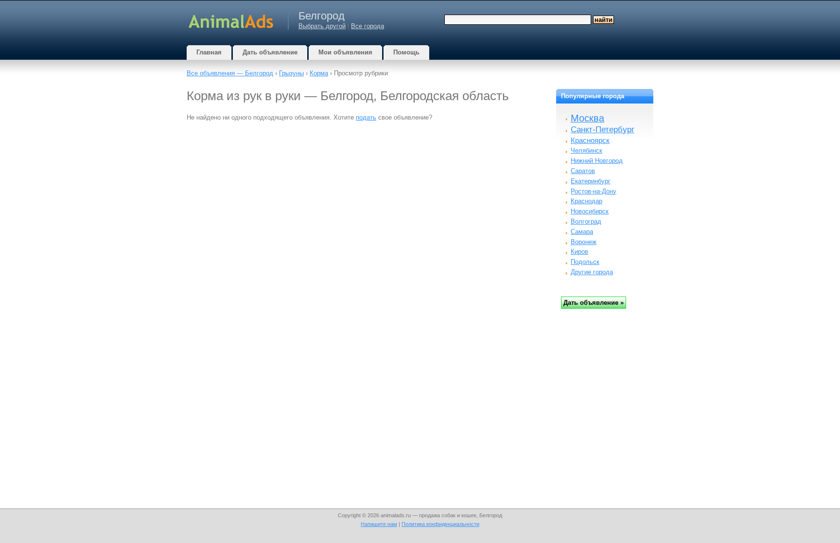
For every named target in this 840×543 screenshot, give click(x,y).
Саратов (583, 171)
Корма (319, 73)
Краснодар (586, 201)
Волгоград (586, 221)
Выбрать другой (322, 26)
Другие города (592, 272)
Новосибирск (590, 211)
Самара (582, 231)
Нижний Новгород (597, 160)
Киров (579, 251)
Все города (367, 26)
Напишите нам (379, 524)
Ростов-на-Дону (593, 191)
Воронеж (583, 241)
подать (366, 117)
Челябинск (586, 150)
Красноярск (590, 140)
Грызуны (291, 73)
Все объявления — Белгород (230, 73)
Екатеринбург (591, 181)
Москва (587, 118)
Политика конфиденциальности (440, 524)
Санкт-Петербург (602, 129)
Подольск (585, 261)
